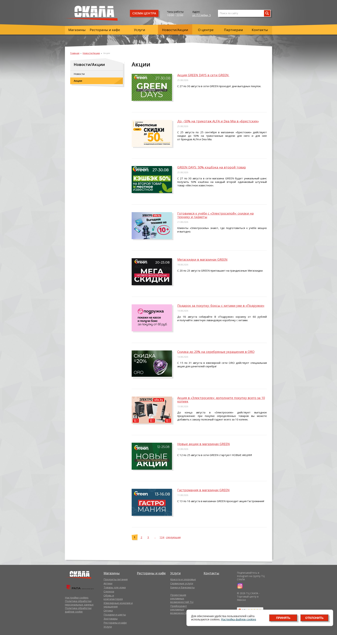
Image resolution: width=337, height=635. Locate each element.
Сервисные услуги (181, 583)
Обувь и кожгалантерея (113, 597)
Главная (74, 53)
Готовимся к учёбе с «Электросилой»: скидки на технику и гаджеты (215, 215)
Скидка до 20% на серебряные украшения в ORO (216, 351)
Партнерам (233, 30)
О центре (206, 30)
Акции (78, 80)
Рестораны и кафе (105, 30)
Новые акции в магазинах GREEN (203, 444)
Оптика (108, 610)
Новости (79, 74)
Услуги (139, 30)
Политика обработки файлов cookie (78, 609)
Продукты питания (116, 579)
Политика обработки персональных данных (79, 602)
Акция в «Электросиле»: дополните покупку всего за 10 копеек (221, 399)
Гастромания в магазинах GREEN (203, 490)
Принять (283, 618)
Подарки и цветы (115, 614)
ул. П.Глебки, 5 (201, 15)
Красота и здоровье (183, 579)
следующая (173, 537)
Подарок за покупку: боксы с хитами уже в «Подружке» (220, 305)
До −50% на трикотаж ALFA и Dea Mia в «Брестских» (218, 121)
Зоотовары (111, 618)
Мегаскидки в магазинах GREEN (202, 259)
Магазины (76, 30)
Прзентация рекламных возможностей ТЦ (181, 598)
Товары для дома (115, 587)
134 (162, 537)
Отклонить (314, 618)
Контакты (260, 30)
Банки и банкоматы (182, 587)
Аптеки (108, 583)
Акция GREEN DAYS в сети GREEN (203, 75)
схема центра (144, 13)
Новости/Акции (175, 30)
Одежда (109, 591)
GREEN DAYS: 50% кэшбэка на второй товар (211, 167)
